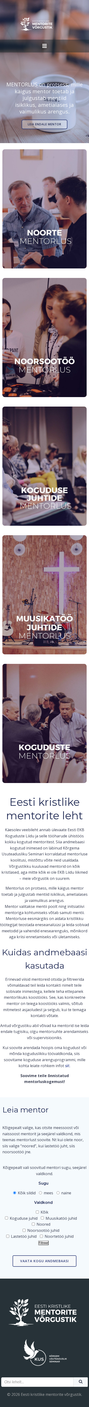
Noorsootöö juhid (42, 1230)
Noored (43, 1224)
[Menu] (45, 46)
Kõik (44, 1212)
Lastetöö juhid (23, 1236)
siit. (67, 1066)
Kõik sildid (26, 1193)
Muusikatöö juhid (61, 1218)
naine (65, 1193)
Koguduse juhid (23, 1218)
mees (48, 1193)
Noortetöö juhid (59, 1236)
